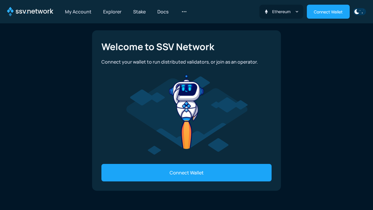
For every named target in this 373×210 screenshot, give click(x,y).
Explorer (112, 11)
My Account (78, 11)
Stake (139, 11)
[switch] (359, 11)
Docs (162, 11)
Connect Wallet (328, 12)
